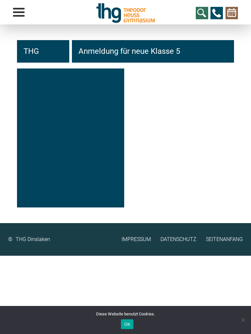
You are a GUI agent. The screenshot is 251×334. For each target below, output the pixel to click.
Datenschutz (178, 239)
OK (127, 324)
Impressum (136, 239)
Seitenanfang (224, 239)
